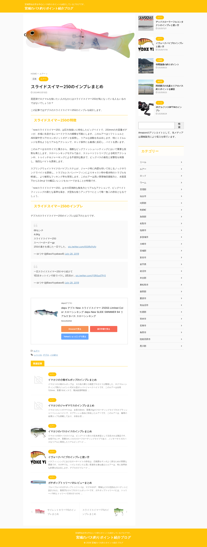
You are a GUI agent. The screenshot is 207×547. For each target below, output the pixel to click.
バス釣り (54, 355)
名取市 (143, 223)
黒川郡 (143, 346)
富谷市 (143, 257)
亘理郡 (143, 189)
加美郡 (143, 216)
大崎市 (143, 243)
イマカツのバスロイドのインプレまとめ (70, 431)
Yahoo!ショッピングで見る (75, 336)
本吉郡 (143, 278)
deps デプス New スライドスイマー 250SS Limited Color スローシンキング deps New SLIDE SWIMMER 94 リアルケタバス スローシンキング (92, 312)
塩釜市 (143, 230)
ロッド (143, 175)
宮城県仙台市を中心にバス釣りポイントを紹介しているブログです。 (103, 533)
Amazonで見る (74, 329)
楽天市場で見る (103, 329)
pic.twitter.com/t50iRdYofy (82, 246)
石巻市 (143, 325)
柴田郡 (143, 291)
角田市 (143, 332)
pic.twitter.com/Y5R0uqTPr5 (91, 275)
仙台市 (143, 196)
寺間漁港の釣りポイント (167, 64)
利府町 (143, 209)
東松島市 (144, 284)
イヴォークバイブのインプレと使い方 (68, 457)
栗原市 (143, 298)
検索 (179, 125)
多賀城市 (144, 237)
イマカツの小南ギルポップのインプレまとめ (72, 379)
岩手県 (143, 264)
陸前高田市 (145, 339)
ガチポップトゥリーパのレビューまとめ (70, 482)
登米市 (143, 318)
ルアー (37, 351)
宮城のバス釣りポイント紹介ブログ (49, 8)
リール (143, 162)
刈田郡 (143, 203)
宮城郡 (143, 250)
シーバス (38, 355)
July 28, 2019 (72, 253)
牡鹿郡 (143, 312)
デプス (46, 355)
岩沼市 (143, 271)
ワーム (143, 182)
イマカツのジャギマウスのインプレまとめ (71, 405)
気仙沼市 (144, 305)
